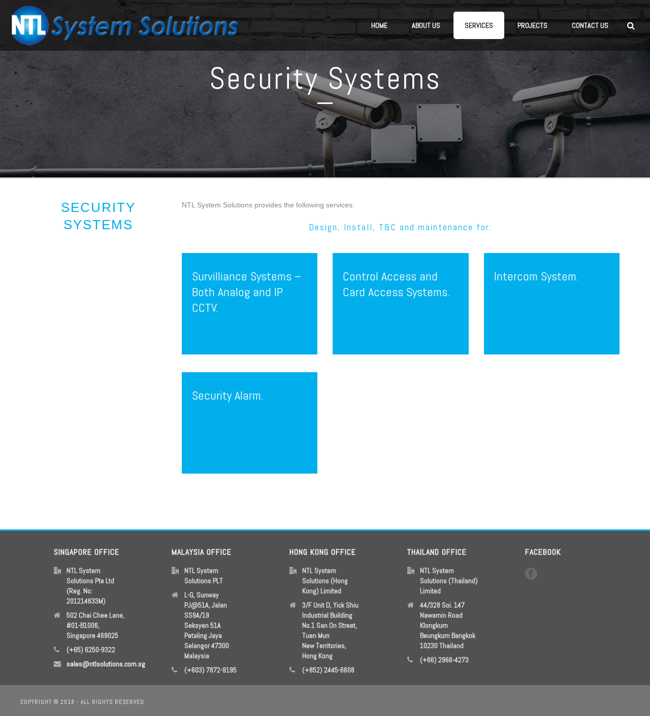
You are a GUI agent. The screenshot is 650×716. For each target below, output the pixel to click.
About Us (426, 25)
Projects (532, 25)
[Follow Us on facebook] (531, 574)
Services (479, 25)
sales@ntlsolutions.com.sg (106, 663)
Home (379, 25)
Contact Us (590, 25)
